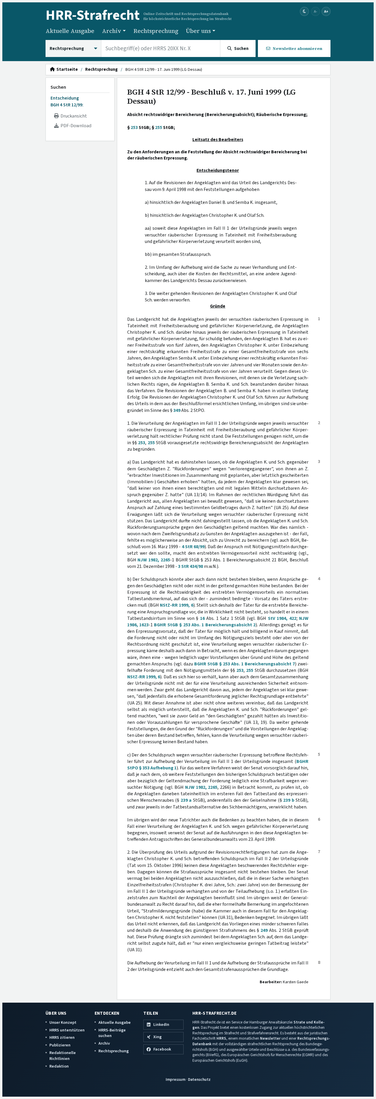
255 (158, 127)
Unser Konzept (62, 1022)
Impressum (175, 1079)
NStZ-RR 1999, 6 (176, 605)
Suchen (58, 87)
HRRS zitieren (62, 1037)
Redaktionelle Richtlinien (62, 1056)
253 (134, 127)
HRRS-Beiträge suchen (112, 1033)
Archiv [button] (111, 31)
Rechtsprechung (155, 31)
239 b (288, 800)
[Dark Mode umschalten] (304, 11)
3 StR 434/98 (190, 566)
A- (315, 11)
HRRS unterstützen (67, 1030)
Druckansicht (73, 116)
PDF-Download (75, 126)
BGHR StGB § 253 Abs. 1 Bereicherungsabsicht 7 (244, 664)
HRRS (221, 1038)
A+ (326, 11)
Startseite (66, 69)
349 (176, 410)
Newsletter (270, 1038)
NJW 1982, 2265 (153, 560)
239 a (186, 800)
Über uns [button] (198, 31)
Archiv (104, 1043)
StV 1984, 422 (282, 618)
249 (264, 930)
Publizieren (59, 1045)
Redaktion (59, 1066)
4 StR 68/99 (193, 546)
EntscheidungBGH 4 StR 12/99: (67, 101)
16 (202, 618)
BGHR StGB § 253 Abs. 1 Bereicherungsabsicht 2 (205, 625)
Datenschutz (199, 1079)
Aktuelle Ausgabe (70, 31)
